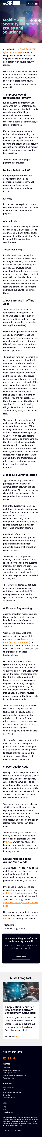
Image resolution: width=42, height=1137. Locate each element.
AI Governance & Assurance (12, 1070)
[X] (14, 1058)
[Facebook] (9, 1058)
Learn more (21, 956)
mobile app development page (18, 893)
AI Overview (6, 1067)
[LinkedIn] (4, 1058)
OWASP (9, 842)
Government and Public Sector (13, 1092)
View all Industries (9, 1097)
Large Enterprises (8, 1087)
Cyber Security (10, 928)
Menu (31, 3)
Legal (4, 1109)
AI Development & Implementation (14, 1075)
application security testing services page (20, 904)
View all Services (8, 1078)
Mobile (22, 928)
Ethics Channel (7, 1112)
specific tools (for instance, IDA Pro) (18, 640)
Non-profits (6, 1095)
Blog (4, 1107)
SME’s (4, 1090)
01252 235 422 (12, 1052)
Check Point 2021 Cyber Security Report (19, 51)
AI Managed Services (9, 1073)
